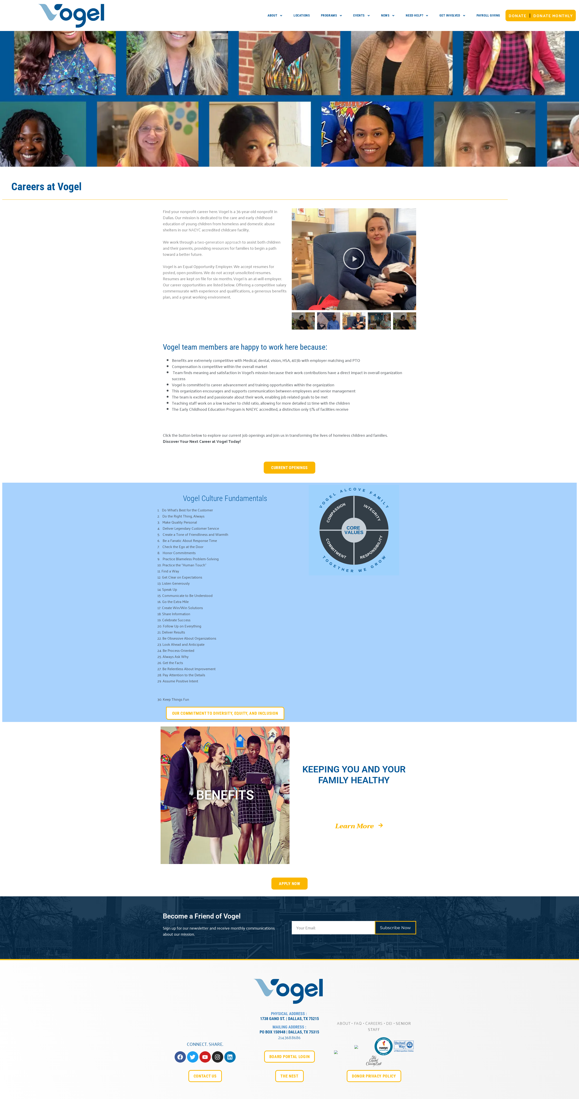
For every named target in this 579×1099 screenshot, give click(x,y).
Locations (302, 15)
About (272, 15)
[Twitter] (192, 1057)
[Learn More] (380, 825)
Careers (374, 1023)
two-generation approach (219, 241)
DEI (389, 1023)
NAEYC (195, 229)
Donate (517, 15)
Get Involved (449, 15)
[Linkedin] (230, 1057)
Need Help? (414, 15)
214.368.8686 (289, 1037)
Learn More (354, 826)
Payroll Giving (488, 15)
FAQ (358, 1023)
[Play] (354, 259)
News (385, 15)
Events (359, 15)
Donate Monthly (553, 15)
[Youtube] (205, 1057)
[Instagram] (217, 1057)
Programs (329, 15)
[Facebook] (180, 1057)
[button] (296, 259)
